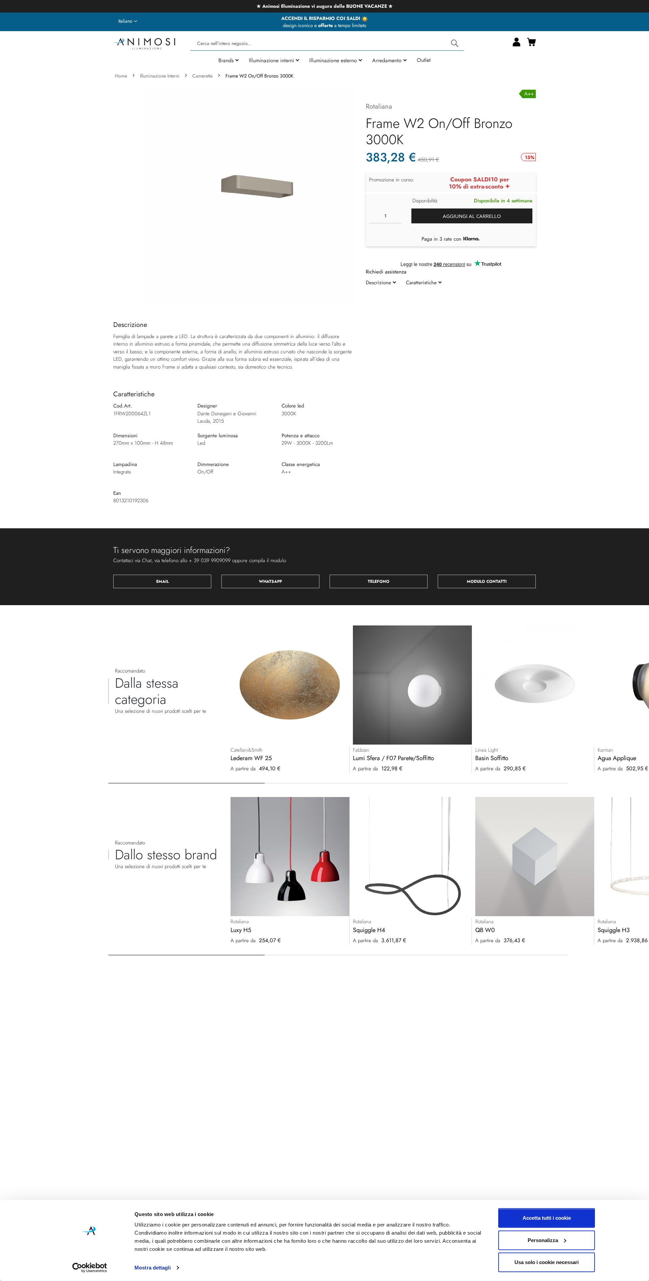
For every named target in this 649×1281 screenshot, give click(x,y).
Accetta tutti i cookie (547, 1218)
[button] (127, 21)
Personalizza (543, 1240)
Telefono (378, 581)
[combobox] (326, 43)
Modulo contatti (487, 581)
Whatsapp (270, 581)
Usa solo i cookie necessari (546, 1262)
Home (121, 75)
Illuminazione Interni (159, 75)
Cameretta (202, 75)
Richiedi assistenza (386, 271)
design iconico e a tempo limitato (324, 25)
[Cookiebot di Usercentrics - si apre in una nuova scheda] (89, 1268)
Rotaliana (379, 106)
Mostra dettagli (153, 1268)
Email (162, 581)
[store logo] (144, 42)
